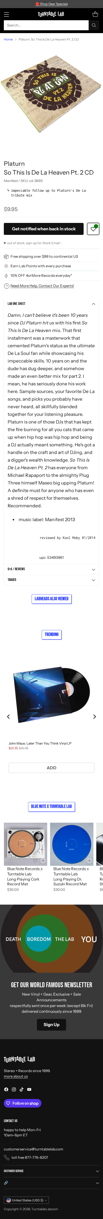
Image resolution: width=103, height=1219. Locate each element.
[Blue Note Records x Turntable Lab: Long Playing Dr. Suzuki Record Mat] (71, 844)
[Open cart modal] (95, 14)
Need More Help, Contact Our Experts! (42, 285)
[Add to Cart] (43, 861)
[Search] (94, 25)
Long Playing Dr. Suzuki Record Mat (70, 882)
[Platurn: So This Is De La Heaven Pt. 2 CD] (51, 96)
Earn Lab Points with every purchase (41, 266)
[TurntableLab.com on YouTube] (29, 1090)
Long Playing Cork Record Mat (23, 882)
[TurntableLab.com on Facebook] (6, 1090)
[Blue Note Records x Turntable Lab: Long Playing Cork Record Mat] (25, 844)
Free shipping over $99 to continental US (44, 256)
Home (8, 39)
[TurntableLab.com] (51, 14)
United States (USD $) (27, 1200)
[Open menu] (6, 14)
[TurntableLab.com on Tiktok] (21, 1090)
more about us (16, 1076)
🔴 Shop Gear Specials (51, 4)
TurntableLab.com (44, 1209)
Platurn (14, 163)
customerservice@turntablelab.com (33, 1149)
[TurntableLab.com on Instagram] (14, 1090)
